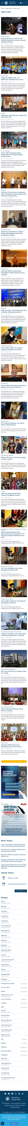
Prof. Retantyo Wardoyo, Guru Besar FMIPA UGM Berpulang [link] (12, 424)
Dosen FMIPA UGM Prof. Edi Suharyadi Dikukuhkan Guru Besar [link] (13, 602)
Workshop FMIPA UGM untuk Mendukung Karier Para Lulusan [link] (11, 746)
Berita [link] (2, 8)
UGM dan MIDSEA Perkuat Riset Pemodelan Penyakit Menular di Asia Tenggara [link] (13, 272)
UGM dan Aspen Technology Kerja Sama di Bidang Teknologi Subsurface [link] (14, 311)
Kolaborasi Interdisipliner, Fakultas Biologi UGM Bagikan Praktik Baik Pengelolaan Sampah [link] (12, 233)
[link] (11, 3)
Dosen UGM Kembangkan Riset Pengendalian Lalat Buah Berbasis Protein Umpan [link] (12, 154)
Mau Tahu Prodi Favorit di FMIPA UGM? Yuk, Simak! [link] (13, 672)
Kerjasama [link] (3, 190)
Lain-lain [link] (3, 491)
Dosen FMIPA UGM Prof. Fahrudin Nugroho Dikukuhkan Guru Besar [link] (11, 348)
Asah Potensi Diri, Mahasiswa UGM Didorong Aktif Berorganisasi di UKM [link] (13, 850)
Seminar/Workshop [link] (5, 229)
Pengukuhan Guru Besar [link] (7, 346)
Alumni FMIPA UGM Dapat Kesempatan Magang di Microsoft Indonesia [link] (13, 386)
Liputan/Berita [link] (4, 383)
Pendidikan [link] (11, 529)
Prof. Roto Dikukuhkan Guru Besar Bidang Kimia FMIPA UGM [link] (12, 569)
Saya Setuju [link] (14, 1123)
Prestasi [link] (3, 113)
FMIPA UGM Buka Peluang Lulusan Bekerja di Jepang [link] (12, 709)
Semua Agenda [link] (19, 890)
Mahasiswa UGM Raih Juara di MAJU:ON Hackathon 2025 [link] (14, 116)
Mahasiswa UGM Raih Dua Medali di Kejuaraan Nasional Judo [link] (13, 855)
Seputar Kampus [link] (5, 421)
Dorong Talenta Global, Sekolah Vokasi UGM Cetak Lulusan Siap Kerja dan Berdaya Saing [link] (13, 845)
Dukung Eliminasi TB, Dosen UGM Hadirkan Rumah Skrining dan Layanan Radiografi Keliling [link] (13, 40)
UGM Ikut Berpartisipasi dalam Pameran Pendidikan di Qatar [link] (11, 494)
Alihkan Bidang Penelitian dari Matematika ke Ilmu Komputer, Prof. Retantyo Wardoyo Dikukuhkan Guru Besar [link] (13, 534)
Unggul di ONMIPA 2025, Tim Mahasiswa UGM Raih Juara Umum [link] (12, 78)
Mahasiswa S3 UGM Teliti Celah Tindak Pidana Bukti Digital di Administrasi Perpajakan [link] (13, 860)
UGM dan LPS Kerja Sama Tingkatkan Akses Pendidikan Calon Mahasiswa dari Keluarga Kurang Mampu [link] (14, 194)
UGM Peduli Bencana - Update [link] (14, 761)
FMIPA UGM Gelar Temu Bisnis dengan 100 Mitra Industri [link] (13, 458)
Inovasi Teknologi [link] (5, 36)
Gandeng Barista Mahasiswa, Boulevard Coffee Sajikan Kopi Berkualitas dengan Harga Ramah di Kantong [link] (13, 866)
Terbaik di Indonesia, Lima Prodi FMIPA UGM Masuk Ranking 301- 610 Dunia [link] (13, 634)
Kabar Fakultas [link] (4, 75)
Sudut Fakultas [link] (17, 631)
